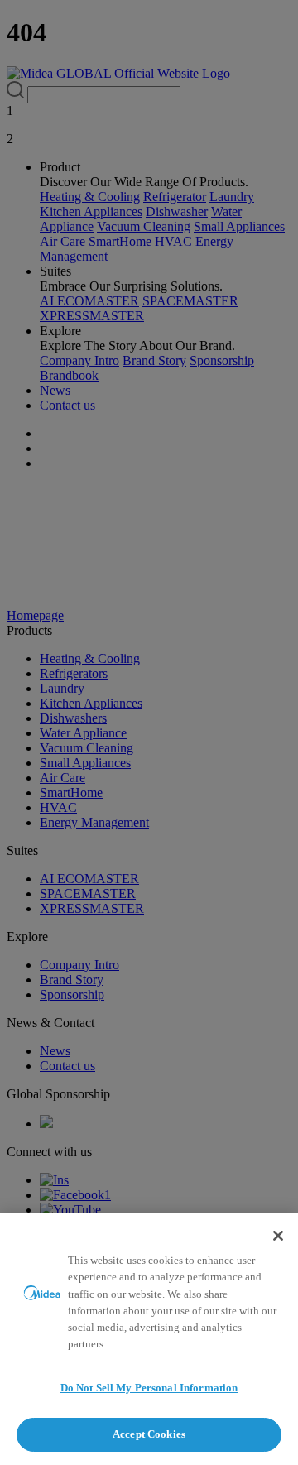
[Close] (278, 1236)
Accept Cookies (149, 1434)
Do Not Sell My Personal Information (149, 1387)
